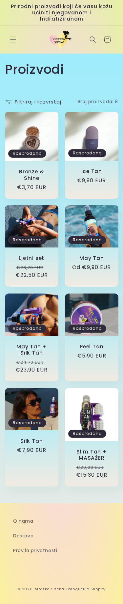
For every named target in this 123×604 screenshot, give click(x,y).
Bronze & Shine (31, 174)
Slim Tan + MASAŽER (91, 454)
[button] (13, 39)
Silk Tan (31, 441)
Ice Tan (91, 171)
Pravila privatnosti (35, 550)
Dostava (23, 535)
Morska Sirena (49, 589)
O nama (23, 521)
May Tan (91, 258)
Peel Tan (91, 346)
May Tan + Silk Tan (31, 349)
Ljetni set (31, 258)
